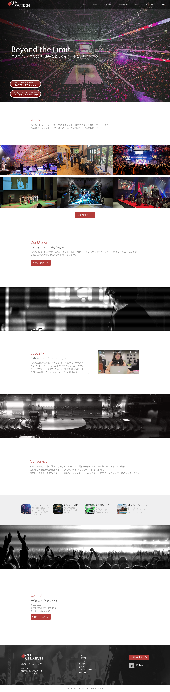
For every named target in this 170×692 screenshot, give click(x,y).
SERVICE (109, 4)
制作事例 (82, 658)
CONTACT (150, 4)
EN (163, 4)
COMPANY (123, 4)
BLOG (136, 4)
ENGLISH (82, 673)
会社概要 (82, 664)
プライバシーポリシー (87, 670)
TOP (85, 4)
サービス (82, 661)
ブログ (81, 667)
